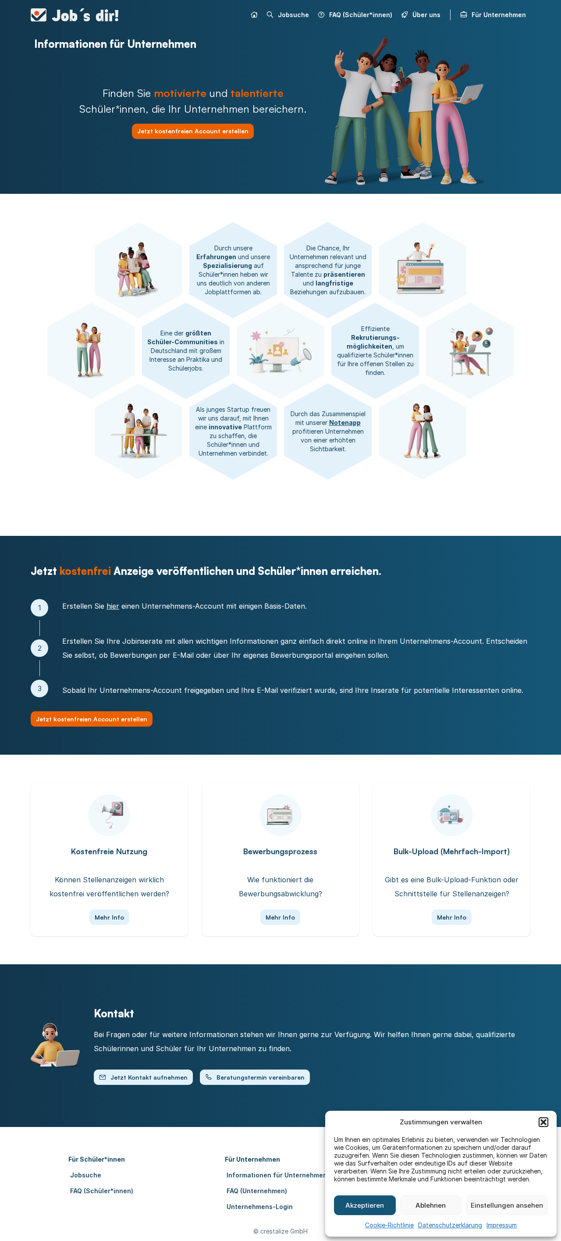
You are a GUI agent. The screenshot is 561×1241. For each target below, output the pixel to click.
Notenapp (345, 422)
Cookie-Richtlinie (389, 1225)
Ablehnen (430, 1205)
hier (113, 606)
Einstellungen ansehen (507, 1205)
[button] (543, 1122)
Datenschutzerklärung (450, 1225)
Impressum (501, 1225)
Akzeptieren (364, 1205)
